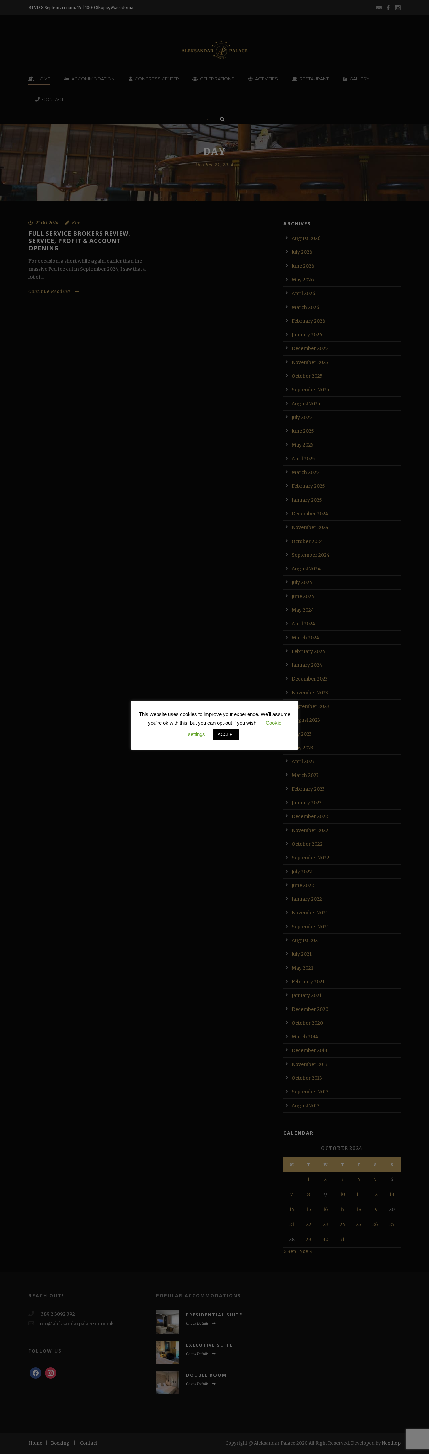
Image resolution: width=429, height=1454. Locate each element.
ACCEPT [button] (226, 734)
